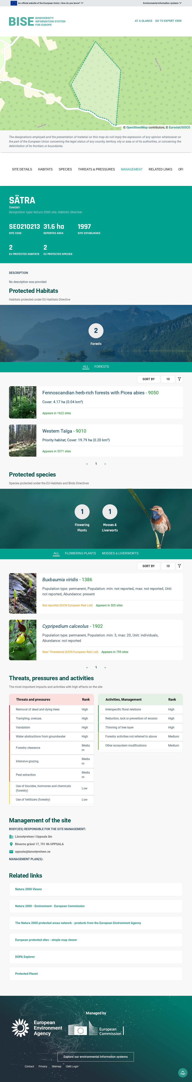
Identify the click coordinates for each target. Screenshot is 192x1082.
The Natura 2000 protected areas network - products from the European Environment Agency (78, 923)
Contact (29, 1066)
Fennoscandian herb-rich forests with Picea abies (100, 392)
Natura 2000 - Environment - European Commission (50, 906)
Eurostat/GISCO (179, 127)
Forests (101, 366)
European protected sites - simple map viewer (46, 940)
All (85, 366)
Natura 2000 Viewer (28, 889)
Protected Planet (26, 973)
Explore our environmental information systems (96, 1057)
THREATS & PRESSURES (96, 169)
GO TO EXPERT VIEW (168, 21)
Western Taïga (64, 431)
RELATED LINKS (160, 169)
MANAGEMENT (132, 169)
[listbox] (47, 3)
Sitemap (56, 1066)
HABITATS (45, 169)
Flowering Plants (80, 553)
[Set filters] (179, 379)
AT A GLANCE (143, 21)
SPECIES (65, 169)
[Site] (70, 21)
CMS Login (72, 1066)
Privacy (43, 1066)
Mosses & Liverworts (120, 553)
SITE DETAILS (22, 169)
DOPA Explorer (25, 957)
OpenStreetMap (137, 127)
